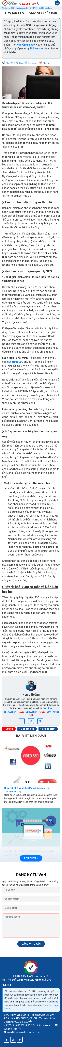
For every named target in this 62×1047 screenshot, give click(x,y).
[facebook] (22, 721)
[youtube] (31, 721)
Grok (21, 63)
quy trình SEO (15, 361)
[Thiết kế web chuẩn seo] (9, 3)
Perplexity (33, 63)
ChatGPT (10, 63)
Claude (46, 63)
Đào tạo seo (27, 728)
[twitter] (40, 721)
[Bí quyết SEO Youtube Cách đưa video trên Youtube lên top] (31, 764)
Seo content (48, 728)
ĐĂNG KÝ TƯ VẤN (31, 944)
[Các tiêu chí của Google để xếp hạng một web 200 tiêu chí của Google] (31, 827)
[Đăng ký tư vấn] (38, 4)
